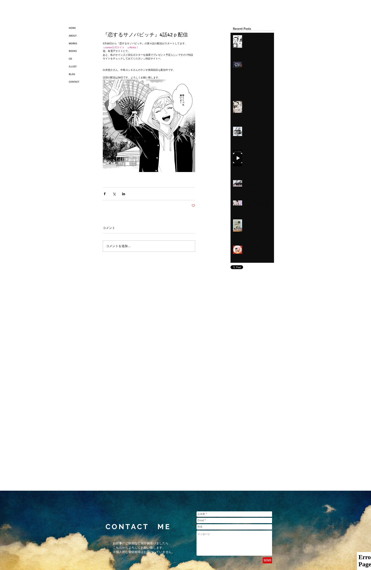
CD (70, 58)
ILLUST (73, 66)
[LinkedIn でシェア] (123, 194)
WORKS (73, 43)
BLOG (72, 74)
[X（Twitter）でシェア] (114, 194)
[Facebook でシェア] (104, 194)
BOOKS (73, 51)
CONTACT (74, 81)
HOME (72, 28)
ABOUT (73, 35)
